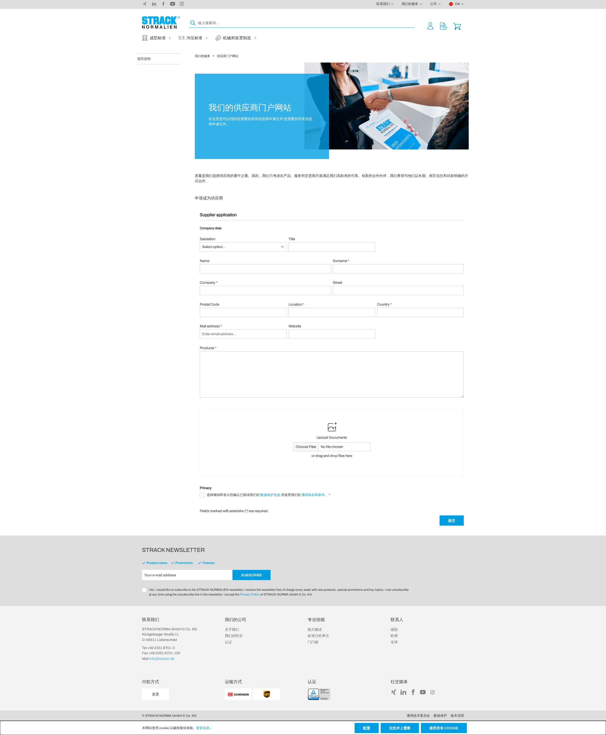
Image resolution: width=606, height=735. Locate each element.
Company (209, 282)
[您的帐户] (430, 25)
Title (292, 239)
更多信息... (204, 728)
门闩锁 (313, 642)
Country (384, 304)
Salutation (207, 239)
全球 (394, 642)
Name (204, 261)
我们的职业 (234, 636)
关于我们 (232, 629)
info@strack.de (161, 659)
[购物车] (457, 25)
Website (295, 326)
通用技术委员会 (418, 715)
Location (296, 304)
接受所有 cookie (443, 728)
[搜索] (193, 23)
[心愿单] (443, 25)
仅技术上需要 (399, 728)
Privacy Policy (250, 594)
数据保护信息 (270, 495)
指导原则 (144, 59)
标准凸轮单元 (318, 636)
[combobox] (305, 23)
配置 (366, 728)
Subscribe (251, 575)
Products (208, 348)
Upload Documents (331, 437)
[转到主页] (161, 22)
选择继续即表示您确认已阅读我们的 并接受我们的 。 (268, 495)
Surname (341, 261)
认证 (228, 642)
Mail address (211, 326)
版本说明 (457, 715)
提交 (451, 521)
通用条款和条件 (313, 495)
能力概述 (315, 629)
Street (337, 282)
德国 (394, 629)
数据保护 (440, 715)
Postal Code (209, 304)
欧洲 (394, 636)
